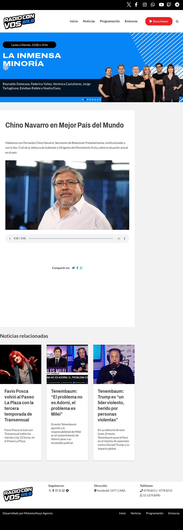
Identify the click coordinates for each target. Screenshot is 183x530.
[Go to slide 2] (85, 99)
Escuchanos (160, 21)
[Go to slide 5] (92, 99)
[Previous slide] (6, 67)
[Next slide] (177, 67)
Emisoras (131, 21)
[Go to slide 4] (90, 99)
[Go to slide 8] (100, 99)
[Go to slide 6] (95, 99)
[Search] (177, 21)
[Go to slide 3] (87, 99)
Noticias (89, 21)
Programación (110, 21)
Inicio (74, 21)
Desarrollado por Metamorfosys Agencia (28, 513)
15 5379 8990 (151, 495)
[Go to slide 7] (97, 99)
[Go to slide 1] (82, 99)
